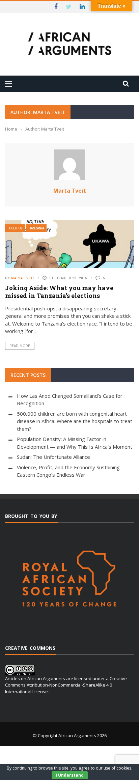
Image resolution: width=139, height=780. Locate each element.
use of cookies (117, 768)
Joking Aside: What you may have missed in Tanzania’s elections (59, 292)
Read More (19, 345)
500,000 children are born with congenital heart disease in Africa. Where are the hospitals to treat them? (74, 421)
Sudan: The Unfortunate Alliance (53, 456)
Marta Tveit (69, 190)
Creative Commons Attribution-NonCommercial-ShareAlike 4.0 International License (66, 685)
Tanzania (37, 228)
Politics (15, 228)
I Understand (70, 775)
